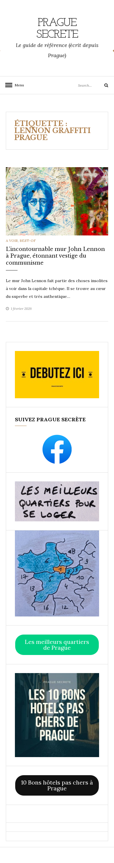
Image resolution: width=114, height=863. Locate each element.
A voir (12, 240)
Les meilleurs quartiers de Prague (57, 644)
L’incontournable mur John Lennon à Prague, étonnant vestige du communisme (55, 256)
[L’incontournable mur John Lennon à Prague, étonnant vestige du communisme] (57, 201)
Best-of (28, 240)
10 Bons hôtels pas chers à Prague (57, 785)
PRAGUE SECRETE (57, 29)
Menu (17, 85)
